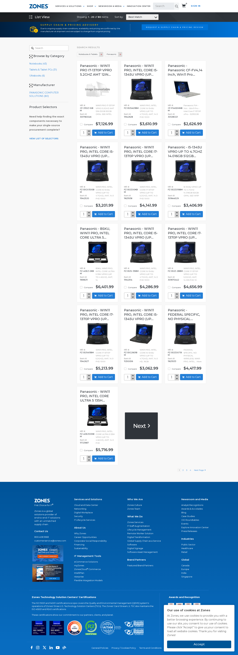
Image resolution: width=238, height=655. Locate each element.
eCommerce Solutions (86, 562)
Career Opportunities (85, 537)
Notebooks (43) (38, 63)
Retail (184, 552)
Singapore (186, 576)
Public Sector (188, 544)
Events (184, 524)
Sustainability (81, 548)
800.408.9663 (41, 537)
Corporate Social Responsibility (90, 541)
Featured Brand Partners (140, 565)
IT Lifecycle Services (84, 520)
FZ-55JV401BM (131, 108)
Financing (79, 544)
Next (140, 425)
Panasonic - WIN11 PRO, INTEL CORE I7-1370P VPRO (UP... (141, 151)
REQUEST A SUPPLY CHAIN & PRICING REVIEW (175, 27)
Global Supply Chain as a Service (144, 541)
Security (78, 516)
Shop (90, 6)
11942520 (84, 198)
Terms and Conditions (150, 648)
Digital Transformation (138, 537)
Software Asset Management (142, 552)
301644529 (173, 198)
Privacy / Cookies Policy (124, 648)
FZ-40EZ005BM (87, 435)
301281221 (173, 117)
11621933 (172, 361)
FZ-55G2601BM (130, 353)
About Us (79, 527)
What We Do (135, 516)
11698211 (84, 280)
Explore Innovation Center (195, 527)
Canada (185, 565)
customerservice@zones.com (47, 541)
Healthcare (187, 548)
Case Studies (188, 516)
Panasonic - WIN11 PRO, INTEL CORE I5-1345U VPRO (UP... (141, 70)
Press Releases (189, 531)
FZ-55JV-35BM (131, 271)
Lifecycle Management (139, 530)
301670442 (173, 280)
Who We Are (135, 499)
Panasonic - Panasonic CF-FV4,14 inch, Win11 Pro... (185, 70)
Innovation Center (139, 6)
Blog (183, 512)
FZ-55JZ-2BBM (175, 271)
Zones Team (133, 509)
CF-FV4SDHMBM (175, 109)
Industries (187, 538)
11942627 (84, 361)
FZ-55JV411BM (87, 352)
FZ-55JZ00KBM (131, 190)
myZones (79, 565)
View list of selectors (43, 138)
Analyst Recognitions (192, 505)
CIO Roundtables (190, 520)
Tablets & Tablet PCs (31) (43, 69)
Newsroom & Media (110, 6)
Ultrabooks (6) (37, 75)
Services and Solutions (88, 499)
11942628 (128, 117)
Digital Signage (135, 548)
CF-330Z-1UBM (86, 109)
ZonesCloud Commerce (87, 569)
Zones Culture (134, 505)
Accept (199, 644)
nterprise (79, 576)
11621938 (128, 198)
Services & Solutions (68, 6)
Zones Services (135, 522)
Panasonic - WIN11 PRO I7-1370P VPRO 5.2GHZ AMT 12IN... (96, 70)
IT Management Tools (87, 556)
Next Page (199, 470)
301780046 (85, 117)
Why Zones (80, 533)
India (183, 573)
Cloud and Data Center (86, 505)
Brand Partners (136, 559)
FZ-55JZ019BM (175, 189)
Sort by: (128, 17)
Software (132, 544)
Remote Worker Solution (140, 533)
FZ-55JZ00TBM (175, 353)
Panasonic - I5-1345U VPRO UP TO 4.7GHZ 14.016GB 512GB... (185, 151)
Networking (80, 509)
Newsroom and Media (194, 499)
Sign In (195, 6)
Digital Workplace (83, 512)
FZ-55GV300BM (87, 190)
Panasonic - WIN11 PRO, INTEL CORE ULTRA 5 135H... (95, 396)
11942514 (128, 280)
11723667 (84, 443)
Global (185, 559)
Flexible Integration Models (88, 580)
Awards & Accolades (192, 509)
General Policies (99, 648)
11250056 (128, 361)
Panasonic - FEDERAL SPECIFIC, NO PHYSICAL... (184, 314)
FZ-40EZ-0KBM (87, 272)
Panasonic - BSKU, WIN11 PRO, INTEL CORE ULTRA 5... (95, 233)
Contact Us (41, 531)
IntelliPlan (79, 573)
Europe (185, 569)
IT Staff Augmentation (138, 526)
